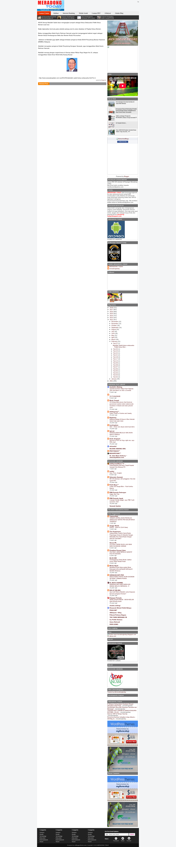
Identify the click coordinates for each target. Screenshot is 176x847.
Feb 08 (115, 365)
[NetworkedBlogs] (123, 139)
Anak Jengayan (115, 439)
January (114, 379)
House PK (113, 543)
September (115, 327)
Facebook (116, 840)
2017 (111, 309)
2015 (111, 313)
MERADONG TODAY (116, 266)
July (112, 331)
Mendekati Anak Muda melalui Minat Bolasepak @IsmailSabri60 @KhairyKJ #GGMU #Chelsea (121, 569)
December (115, 321)
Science (42, 832)
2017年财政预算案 (115, 396)
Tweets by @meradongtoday (116, 692)
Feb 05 (115, 371)
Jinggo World (114, 526)
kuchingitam (114, 425)
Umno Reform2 (115, 622)
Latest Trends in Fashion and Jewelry (121, 413)
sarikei (112, 471)
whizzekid (113, 446)
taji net (112, 431)
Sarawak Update (115, 506)
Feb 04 (115, 373)
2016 (111, 311)
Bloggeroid (103, 80)
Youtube (129, 840)
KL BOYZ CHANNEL (116, 583)
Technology (43, 836)
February (114, 341)
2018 (111, 307)
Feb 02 (115, 377)
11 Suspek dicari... (121, 123)
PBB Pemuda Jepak (116, 498)
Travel (41, 841)
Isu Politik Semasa (116, 619)
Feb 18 (115, 357)
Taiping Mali (114, 516)
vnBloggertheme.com (80, 845)
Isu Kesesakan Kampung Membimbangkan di (49, 17)
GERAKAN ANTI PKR (117, 575)
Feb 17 (115, 359)
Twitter (122, 840)
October (114, 325)
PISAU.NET (113, 610)
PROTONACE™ (115, 451)
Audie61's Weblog (116, 387)
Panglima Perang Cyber (118, 550)
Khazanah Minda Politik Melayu (120, 608)
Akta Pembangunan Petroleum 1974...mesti (88, 17)
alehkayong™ (114, 411)
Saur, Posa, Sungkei (116, 473)
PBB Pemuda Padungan (118, 492)
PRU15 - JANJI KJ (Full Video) (119, 527)
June (113, 333)
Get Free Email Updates (112, 831)
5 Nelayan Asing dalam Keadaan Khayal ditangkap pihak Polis (120, 704)
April (113, 337)
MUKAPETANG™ (115, 453)
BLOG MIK (113, 558)
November (115, 323)
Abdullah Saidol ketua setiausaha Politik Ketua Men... (123, 346)
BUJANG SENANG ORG (118, 449)
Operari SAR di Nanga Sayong (117, 714)
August (113, 329)
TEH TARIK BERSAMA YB (118, 617)
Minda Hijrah (114, 566)
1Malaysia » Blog (115, 612)
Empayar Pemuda (116, 598)
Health (41, 834)
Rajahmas (113, 417)
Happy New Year (114, 494)
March (113, 339)
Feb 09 (115, 363)
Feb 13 (115, 361)
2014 (111, 315)
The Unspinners (115, 531)
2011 (111, 381)
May (113, 335)
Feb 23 (115, 351)
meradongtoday (114, 268)
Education (42, 838)
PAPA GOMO (114, 624)
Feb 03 (115, 375)
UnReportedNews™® (117, 464)
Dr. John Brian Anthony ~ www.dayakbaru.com (118, 456)
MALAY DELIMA (115, 590)
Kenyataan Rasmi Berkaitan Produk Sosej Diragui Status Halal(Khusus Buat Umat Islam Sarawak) (126, 110)
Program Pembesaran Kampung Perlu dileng (68, 17)
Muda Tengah (114, 400)
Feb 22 (115, 353)
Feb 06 (115, 369)
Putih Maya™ (114, 485)
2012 (111, 319)
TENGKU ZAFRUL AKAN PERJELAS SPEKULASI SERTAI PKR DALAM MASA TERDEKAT (122, 519)
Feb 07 (115, 367)
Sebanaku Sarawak (116, 477)
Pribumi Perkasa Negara (118, 615)
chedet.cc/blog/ (115, 605)
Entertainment (44, 840)
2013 (111, 317)
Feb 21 (115, 355)
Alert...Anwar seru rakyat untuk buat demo (122, 427)
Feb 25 (115, 349)
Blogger (126, 176)
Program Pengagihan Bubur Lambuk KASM (107, 17)
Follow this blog (122, 141)
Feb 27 (115, 343)
